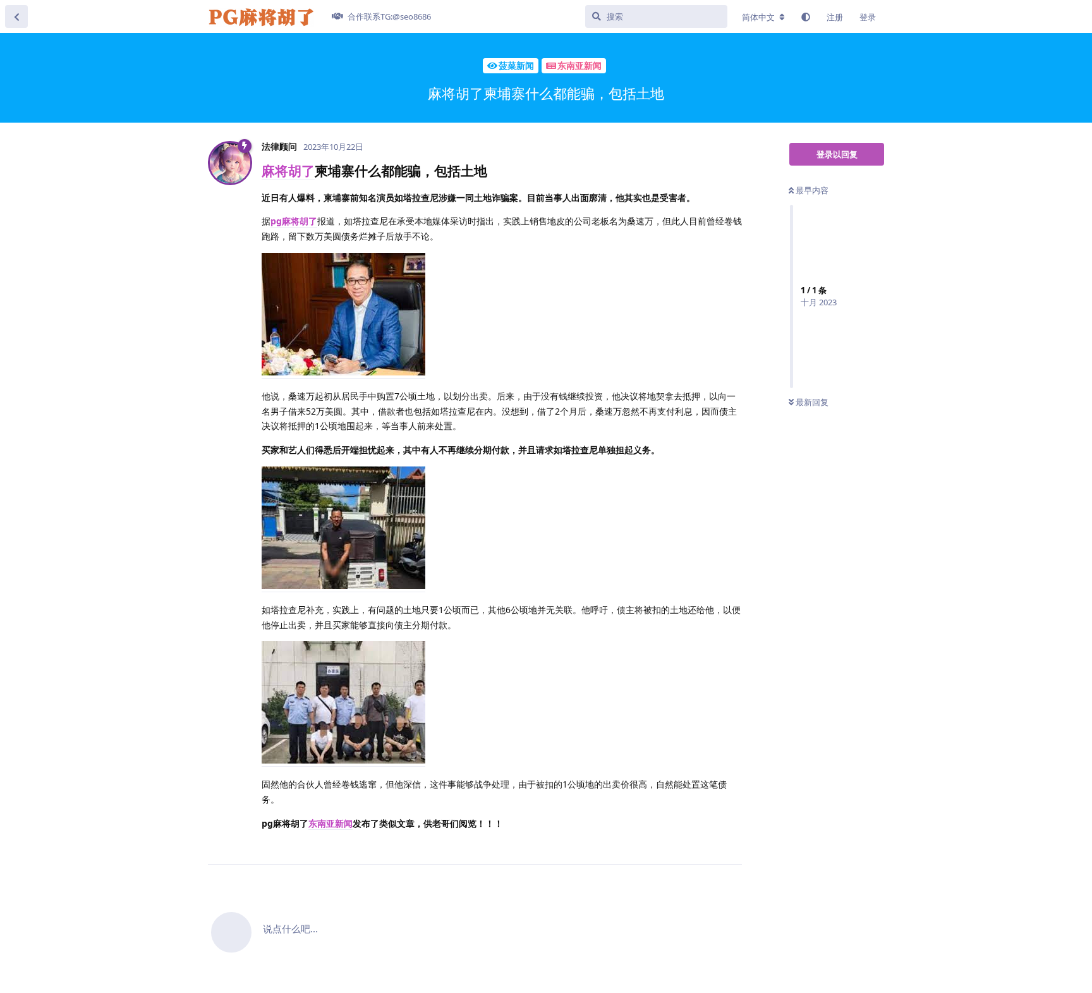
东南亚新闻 (330, 823)
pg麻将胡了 (293, 221)
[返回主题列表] (16, 16)
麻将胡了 (288, 171)
